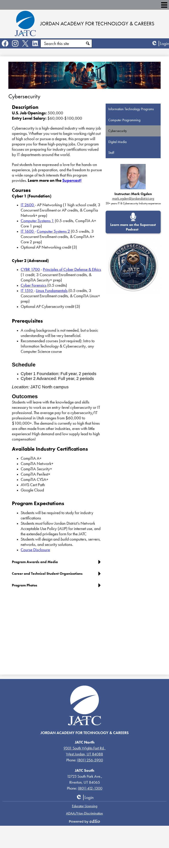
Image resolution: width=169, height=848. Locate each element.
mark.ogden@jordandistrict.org (133, 198)
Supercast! (71, 180)
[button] (57, 564)
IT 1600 (28, 231)
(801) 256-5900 (90, 759)
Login (160, 43)
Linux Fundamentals (52, 290)
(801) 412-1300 (90, 788)
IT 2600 (28, 205)
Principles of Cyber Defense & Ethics (72, 269)
